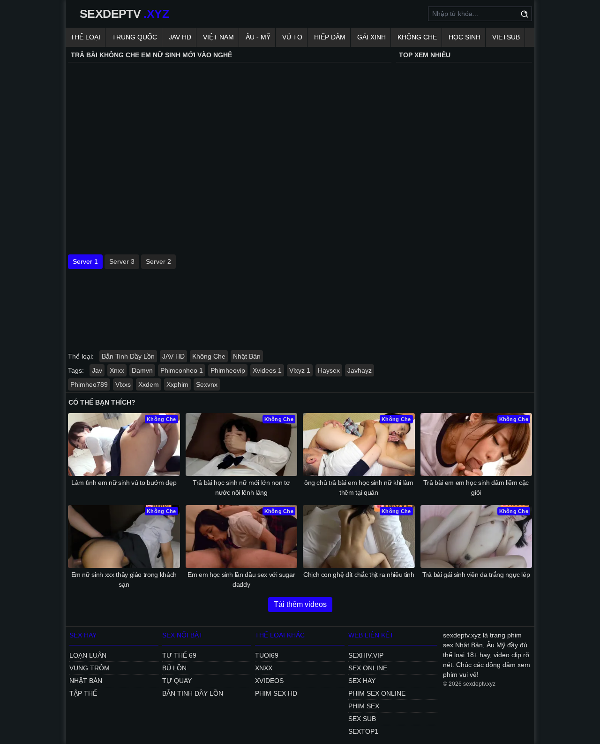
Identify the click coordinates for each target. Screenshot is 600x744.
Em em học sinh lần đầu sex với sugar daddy (241, 579)
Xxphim (177, 384)
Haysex (329, 370)
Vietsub (506, 37)
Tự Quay (177, 680)
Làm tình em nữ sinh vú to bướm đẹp (123, 482)
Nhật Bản (247, 356)
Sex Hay (361, 680)
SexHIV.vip (365, 655)
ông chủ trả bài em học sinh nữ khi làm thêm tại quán (358, 487)
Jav (97, 370)
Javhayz (359, 370)
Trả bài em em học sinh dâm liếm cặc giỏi (476, 487)
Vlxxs (123, 384)
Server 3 (122, 261)
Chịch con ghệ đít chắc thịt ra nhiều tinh (358, 574)
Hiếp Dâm (329, 37)
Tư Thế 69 (179, 655)
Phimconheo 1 (181, 370)
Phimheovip (227, 370)
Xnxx (117, 370)
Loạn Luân (87, 655)
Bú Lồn (174, 668)
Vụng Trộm (89, 668)
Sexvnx (207, 384)
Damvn (142, 370)
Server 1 (85, 261)
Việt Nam (218, 37)
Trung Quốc (134, 37)
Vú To (292, 37)
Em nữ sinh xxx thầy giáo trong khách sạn (124, 579)
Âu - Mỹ (258, 37)
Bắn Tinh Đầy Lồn (128, 356)
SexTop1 (363, 731)
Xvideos (269, 680)
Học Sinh (464, 37)
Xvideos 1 (267, 370)
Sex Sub (362, 718)
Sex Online (367, 668)
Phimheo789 (89, 384)
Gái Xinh (371, 37)
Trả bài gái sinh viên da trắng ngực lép (476, 574)
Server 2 (158, 261)
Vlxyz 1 (299, 370)
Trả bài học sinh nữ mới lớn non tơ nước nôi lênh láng (241, 487)
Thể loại (85, 37)
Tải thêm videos (300, 604)
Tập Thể (83, 693)
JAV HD (180, 37)
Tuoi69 (266, 655)
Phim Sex (363, 706)
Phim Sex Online (376, 693)
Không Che (417, 37)
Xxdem (148, 384)
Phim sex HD (276, 693)
